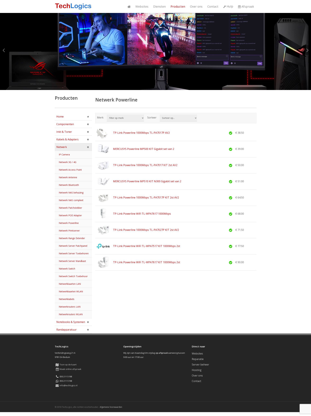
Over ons (197, 375)
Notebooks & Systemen (70, 322)
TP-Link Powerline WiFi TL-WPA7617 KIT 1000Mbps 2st (146, 262)
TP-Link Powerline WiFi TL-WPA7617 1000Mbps (142, 213)
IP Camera (64, 154)
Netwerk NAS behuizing (71, 192)
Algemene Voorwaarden (111, 407)
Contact (196, 381)
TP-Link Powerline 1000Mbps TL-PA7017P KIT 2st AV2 (146, 197)
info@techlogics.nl (68, 385)
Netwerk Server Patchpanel (73, 245)
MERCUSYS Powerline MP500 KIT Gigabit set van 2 (143, 149)
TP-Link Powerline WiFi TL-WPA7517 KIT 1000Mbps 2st (146, 246)
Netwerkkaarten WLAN (71, 291)
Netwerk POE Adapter (70, 215)
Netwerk (61, 147)
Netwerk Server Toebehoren (74, 253)
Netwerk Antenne (68, 177)
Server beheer (200, 364)
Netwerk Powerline (69, 223)
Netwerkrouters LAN (70, 306)
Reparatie (198, 359)
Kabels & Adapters (67, 139)
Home (60, 116)
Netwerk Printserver (69, 230)
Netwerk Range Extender (72, 238)
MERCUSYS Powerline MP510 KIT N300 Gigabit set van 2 (147, 181)
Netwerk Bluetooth (69, 184)
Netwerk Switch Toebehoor (73, 276)
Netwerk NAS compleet (71, 200)
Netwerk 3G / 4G (67, 162)
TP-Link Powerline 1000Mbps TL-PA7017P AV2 (141, 133)
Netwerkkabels (66, 299)
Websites (197, 353)
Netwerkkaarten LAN (70, 283)
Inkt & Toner (64, 132)
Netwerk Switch (67, 268)
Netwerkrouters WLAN (71, 314)
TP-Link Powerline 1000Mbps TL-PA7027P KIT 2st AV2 (146, 230)
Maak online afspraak (70, 369)
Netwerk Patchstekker (70, 207)
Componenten (65, 124)
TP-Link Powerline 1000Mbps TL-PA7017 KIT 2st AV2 (145, 165)
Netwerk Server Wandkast (72, 261)
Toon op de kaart (68, 364)
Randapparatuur (66, 329)
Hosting (197, 370)
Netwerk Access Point (70, 169)
